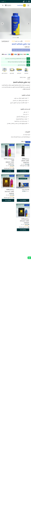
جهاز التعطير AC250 (25, 219)
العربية (3, 1)
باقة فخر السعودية (25, 189)
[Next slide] (2, 23)
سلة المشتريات (9, 5)
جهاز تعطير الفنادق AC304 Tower (9, 159)
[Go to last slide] (28, 23)
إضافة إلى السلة (23, 171)
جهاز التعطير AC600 (10, 189)
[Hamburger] (28, 5)
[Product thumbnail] (23, 150)
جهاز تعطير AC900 (25, 159)
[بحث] (3, 5)
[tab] (28, 77)
